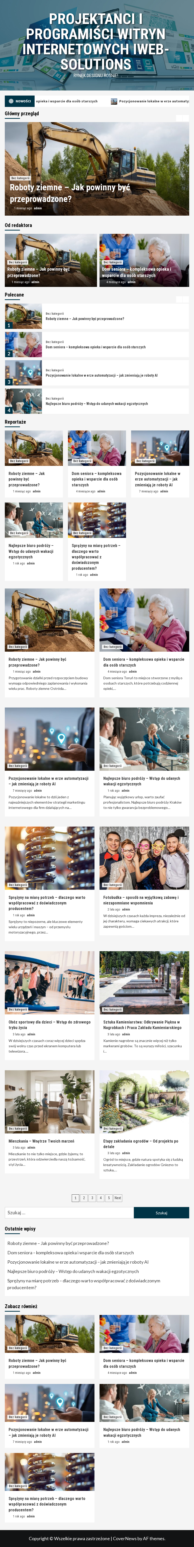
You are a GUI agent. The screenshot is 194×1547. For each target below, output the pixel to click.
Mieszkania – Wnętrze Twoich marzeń (41, 1141)
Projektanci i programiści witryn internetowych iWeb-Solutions (95, 41)
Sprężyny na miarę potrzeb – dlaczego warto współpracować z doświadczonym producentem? (96, 557)
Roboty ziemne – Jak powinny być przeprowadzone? (27, 479)
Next (118, 1198)
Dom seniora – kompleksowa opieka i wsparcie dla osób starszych (96, 319)
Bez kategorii (20, 178)
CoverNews (125, 1538)
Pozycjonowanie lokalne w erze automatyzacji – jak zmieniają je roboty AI (118, 101)
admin (39, 208)
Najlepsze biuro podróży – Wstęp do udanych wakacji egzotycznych (97, 375)
